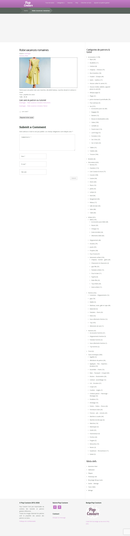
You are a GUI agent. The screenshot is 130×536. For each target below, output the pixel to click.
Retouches (93, 444)
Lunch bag (94, 133)
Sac (91, 106)
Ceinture (92, 66)
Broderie (90, 159)
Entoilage (92, 403)
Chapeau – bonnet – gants (99, 260)
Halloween (91, 470)
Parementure (94, 434)
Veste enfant (95, 287)
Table (91, 213)
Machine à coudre (95, 416)
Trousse (92, 154)
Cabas (93, 122)
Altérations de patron (96, 360)
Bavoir (93, 225)
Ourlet (92, 430)
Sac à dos (94, 139)
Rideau (92, 202)
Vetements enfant (95, 257)
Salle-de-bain (94, 206)
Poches (92, 437)
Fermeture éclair (95, 409)
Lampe (92, 192)
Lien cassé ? (25, 111)
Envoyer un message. (59, 518)
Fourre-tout (94, 129)
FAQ (76, 3)
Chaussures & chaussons (99, 263)
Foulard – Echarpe (95, 76)
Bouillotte (93, 63)
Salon (91, 209)
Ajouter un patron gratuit (101, 3)
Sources (70, 3)
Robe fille (94, 280)
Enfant (90, 217)
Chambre (92, 168)
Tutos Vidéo (92, 487)
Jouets (92, 247)
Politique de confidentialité (27, 521)
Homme (90, 331)
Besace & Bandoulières (98, 119)
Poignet (92, 440)
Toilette (92, 151)
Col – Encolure (94, 383)
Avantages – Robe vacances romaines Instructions (34, 103)
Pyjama (93, 277)
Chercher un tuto (86, 3)
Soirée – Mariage (93, 483)
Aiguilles (92, 357)
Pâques (90, 473)
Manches (92, 423)
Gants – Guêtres (95, 80)
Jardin (91, 189)
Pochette (94, 136)
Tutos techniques (93, 355)
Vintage (90, 490)
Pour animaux (94, 103)
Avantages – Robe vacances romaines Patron (33, 106)
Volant (92, 454)
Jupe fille (94, 266)
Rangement (93, 199)
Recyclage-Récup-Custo (95, 480)
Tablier (92, 147)
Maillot (92, 302)
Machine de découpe (96, 420)
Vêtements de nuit (95, 326)
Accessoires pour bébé (98, 222)
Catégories (60, 3)
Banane (93, 115)
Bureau (92, 165)
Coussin (92, 175)
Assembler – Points (96, 369)
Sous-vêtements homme (97, 343)
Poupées (92, 250)
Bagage (93, 112)
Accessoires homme (96, 333)
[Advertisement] (65, 28)
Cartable (94, 126)
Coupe (92, 387)
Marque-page (94, 92)
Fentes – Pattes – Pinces (97, 406)
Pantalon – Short (95, 312)
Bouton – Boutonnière (97, 376)
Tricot (90, 351)
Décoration (91, 162)
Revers (92, 447)
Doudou (92, 244)
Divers (92, 182)
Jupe (91, 298)
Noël (91, 195)
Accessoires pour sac (97, 108)
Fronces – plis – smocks (97, 413)
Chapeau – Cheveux (96, 70)
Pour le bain (95, 273)
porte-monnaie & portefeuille (99, 99)
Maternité (93, 309)
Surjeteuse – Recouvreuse (98, 451)
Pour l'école (93, 254)
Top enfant (94, 284)
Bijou (91, 59)
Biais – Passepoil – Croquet (98, 373)
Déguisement (94, 240)
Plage (91, 96)
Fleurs (91, 185)
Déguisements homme (97, 336)
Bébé (91, 220)
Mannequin (93, 427)
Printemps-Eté (92, 477)
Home (26, 11)
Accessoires (91, 57)
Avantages (27, 53)
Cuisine (92, 178)
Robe (26, 56)
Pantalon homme (95, 340)
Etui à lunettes (94, 73)
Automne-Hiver (92, 466)
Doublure (92, 399)
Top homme (93, 347)
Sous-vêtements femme (97, 319)
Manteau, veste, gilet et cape (99, 305)
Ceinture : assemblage (96, 380)
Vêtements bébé (96, 236)
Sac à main (94, 143)
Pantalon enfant (96, 270)
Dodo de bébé (95, 232)
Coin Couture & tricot (96, 171)
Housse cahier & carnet (97, 83)
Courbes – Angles (95, 390)
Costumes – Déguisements (98, 295)
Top (91, 323)
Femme (21, 56)
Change (93, 229)
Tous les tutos (49, 3)
